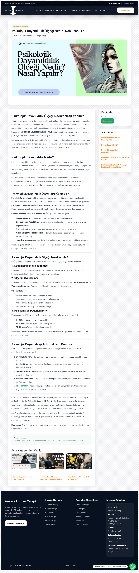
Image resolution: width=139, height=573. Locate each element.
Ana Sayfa (39, 10)
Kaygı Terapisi (80, 513)
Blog (95, 10)
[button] (132, 566)
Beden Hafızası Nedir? (109, 145)
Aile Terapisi (80, 509)
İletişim (102, 10)
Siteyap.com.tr (71, 565)
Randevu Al (107, 121)
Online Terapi (50, 521)
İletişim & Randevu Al (15, 523)
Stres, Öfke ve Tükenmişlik (20, 26)
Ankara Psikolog (85, 10)
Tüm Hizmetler (51, 524)
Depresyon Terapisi (82, 517)
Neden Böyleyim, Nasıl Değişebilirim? (109, 151)
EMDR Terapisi (51, 517)
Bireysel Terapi (51, 509)
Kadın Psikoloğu (81, 524)
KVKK (125, 565)
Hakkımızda (49, 10)
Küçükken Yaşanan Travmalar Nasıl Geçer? (115, 158)
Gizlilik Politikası (115, 565)
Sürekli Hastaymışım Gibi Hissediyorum (110, 138)
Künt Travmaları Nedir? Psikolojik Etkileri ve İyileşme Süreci (114, 166)
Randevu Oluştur (125, 10)
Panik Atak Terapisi (82, 521)
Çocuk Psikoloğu (82, 505)
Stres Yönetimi (22, 386)
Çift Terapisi (49, 513)
